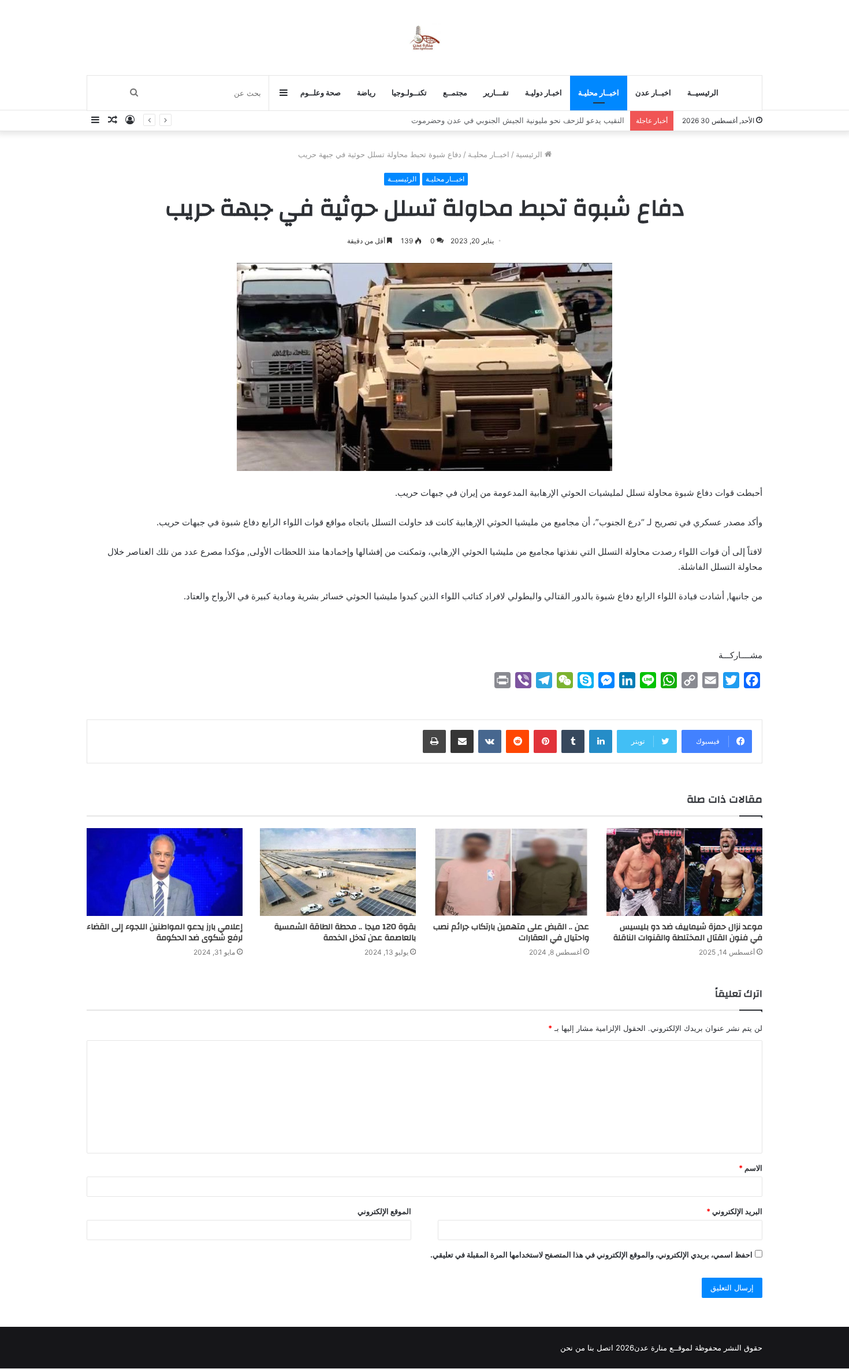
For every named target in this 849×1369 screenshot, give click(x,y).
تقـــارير (496, 92)
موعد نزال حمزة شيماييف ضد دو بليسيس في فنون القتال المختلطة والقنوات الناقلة (687, 932)
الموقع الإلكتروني (384, 1211)
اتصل (605, 1347)
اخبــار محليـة (598, 92)
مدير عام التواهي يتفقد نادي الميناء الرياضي (554, 120)
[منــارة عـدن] (424, 37)
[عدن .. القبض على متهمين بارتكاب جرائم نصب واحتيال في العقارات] (511, 872)
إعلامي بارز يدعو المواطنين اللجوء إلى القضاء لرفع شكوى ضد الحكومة (165, 932)
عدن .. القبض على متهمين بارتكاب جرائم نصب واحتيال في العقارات (511, 932)
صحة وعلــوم (320, 92)
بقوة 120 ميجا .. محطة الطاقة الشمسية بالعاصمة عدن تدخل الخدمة (345, 932)
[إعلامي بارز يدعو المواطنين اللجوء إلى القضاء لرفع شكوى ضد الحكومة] (165, 872)
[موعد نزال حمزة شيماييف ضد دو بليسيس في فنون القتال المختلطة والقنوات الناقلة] (684, 872)
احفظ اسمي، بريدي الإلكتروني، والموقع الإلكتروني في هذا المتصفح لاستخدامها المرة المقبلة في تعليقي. (591, 1254)
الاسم (750, 1168)
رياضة (366, 92)
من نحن (572, 1347)
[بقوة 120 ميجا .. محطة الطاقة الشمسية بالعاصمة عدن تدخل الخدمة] (338, 872)
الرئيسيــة (702, 92)
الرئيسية (530, 154)
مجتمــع (455, 92)
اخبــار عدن (653, 92)
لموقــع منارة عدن (663, 1347)
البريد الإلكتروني (734, 1211)
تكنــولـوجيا (409, 92)
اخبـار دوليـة (543, 92)
